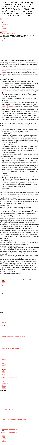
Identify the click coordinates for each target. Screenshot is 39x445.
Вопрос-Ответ (3, 374)
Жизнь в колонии (5, 21)
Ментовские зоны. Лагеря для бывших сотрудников (10, 348)
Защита (4, 22)
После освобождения (6, 23)
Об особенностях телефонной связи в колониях (9, 360)
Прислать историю (4, 29)
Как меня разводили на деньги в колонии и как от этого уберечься (13, 399)
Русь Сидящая (3, 363)
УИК (35, 90)
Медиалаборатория (4, 28)
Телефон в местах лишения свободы (7, 409)
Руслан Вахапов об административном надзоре (9, 429)
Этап (3, 25)
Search (1, 32)
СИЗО (11, 33)
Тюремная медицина (5, 24)
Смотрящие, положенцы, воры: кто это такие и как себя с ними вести (13, 336)
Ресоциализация (4, 371)
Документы (4, 33)
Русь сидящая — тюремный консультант (8, 377)
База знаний (1, 33)
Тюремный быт (14, 33)
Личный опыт (3, 26)
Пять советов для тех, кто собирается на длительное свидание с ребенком (14, 419)
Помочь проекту (4, 364)
